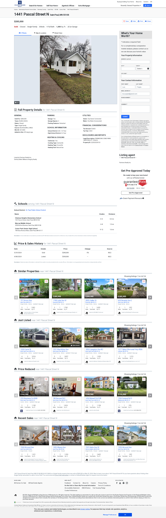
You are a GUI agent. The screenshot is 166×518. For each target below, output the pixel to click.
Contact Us (76, 483)
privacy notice (85, 509)
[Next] (150, 297)
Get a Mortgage (84, 6)
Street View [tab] (58, 33)
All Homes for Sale (20, 483)
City (122, 65)
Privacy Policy (102, 483)
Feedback (68, 483)
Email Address (126, 90)
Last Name (139, 84)
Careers (146, 1)
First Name (124, 84)
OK (125, 514)
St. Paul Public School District (36, 210)
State (138, 65)
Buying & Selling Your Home (125, 1)
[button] (147, 5)
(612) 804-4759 (137, 410)
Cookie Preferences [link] (71, 490)
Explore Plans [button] (109, 502)
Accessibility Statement (72, 488)
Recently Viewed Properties (130, 5)
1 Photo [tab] (23, 33)
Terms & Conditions (104, 485)
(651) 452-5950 (41, 410)
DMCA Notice (86, 488)
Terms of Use (138, 145)
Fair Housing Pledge (99, 488)
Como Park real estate (61, 475)
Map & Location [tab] (40, 33)
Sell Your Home (52, 6)
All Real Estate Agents (35, 483)
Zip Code (124, 73)
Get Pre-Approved (135, 193)
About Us (139, 1)
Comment (124, 104)
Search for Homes (36, 6)
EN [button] (151, 2)
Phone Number (125, 97)
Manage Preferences (110, 514)
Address (126, 59)
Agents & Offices (68, 6)
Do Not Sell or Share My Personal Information (80, 485)
